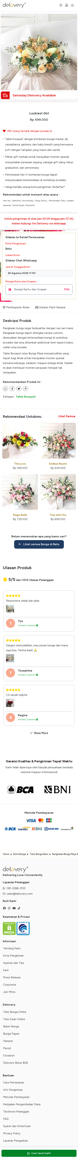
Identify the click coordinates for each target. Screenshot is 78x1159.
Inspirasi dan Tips (13, 963)
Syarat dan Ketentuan (17, 1126)
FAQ (6, 1119)
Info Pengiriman (13, 1089)
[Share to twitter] (12, 388)
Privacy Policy (11, 1133)
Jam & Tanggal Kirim (17, 267)
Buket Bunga (11, 1026)
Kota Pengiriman (15, 243)
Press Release (12, 977)
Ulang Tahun (41, 200)
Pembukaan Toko (57, 200)
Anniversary (27, 200)
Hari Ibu (7, 200)
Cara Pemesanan (13, 1082)
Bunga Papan (11, 1033)
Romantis (30, 205)
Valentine (16, 200)
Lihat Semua (66, 416)
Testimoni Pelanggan (16, 1111)
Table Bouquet (26, 396)
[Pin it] (25, 388)
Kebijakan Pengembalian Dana (21, 1104)
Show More (41, 733)
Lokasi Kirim (12, 255)
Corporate (9, 984)
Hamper (8, 1041)
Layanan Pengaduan (15, 1140)
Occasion (9, 1055)
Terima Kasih (18, 205)
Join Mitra (9, 992)
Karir (6, 970)
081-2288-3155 (16, 888)
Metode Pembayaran (16, 1097)
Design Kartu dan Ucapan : (21, 281)
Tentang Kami (11, 948)
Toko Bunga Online (14, 1012)
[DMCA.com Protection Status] (10, 928)
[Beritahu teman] (5, 388)
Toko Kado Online (14, 1019)
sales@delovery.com (20, 893)
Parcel (7, 1048)
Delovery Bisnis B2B (15, 1062)
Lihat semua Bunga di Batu (41, 544)
